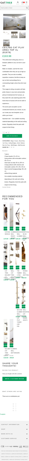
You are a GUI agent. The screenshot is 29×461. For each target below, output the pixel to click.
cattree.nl (25, 456)
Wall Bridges (14, 145)
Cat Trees (5, 143)
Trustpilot (2, 414)
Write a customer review (14, 378)
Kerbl (18, 143)
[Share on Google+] (14, 147)
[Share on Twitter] (11, 147)
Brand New (22, 141)
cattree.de (12, 459)
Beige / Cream (14, 141)
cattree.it (25, 453)
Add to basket (12, 136)
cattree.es (7, 456)
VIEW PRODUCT (5, 228)
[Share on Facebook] (9, 147)
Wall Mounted (21, 145)
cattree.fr (3, 453)
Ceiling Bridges (12, 143)
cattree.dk (14, 453)
